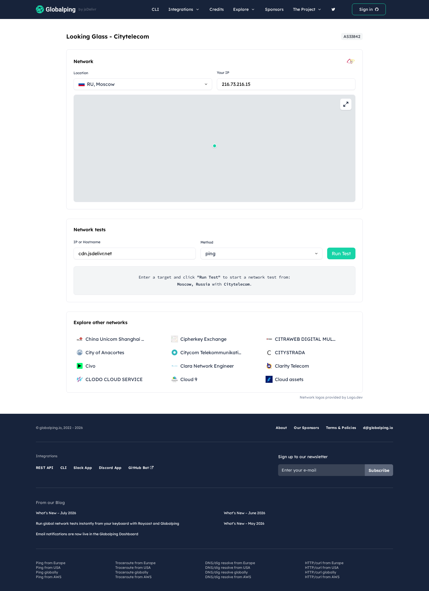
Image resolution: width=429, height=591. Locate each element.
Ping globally (47, 572)
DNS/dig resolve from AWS (228, 577)
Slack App (83, 467)
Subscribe (379, 470)
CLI (155, 9)
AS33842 (351, 36)
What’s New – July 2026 (56, 513)
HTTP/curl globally (320, 572)
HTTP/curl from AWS (322, 577)
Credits (217, 9)
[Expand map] (346, 104)
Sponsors (274, 9)
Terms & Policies (341, 427)
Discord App (110, 467)
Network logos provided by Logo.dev (331, 397)
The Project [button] (304, 9)
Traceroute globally (131, 572)
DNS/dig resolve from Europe (230, 563)
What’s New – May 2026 (244, 523)
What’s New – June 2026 (244, 513)
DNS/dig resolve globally (226, 572)
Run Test (341, 253)
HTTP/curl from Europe (324, 563)
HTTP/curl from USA (322, 567)
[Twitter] (333, 9)
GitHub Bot (139, 467)
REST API (44, 467)
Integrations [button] (180, 9)
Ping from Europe (50, 563)
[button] (214, 145)
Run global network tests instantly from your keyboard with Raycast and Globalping (107, 523)
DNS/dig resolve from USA (227, 567)
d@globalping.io (378, 427)
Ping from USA (48, 567)
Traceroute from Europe (135, 563)
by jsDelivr (87, 9)
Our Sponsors (306, 427)
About (281, 427)
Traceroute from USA (133, 567)
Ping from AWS (48, 577)
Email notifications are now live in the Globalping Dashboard (87, 534)
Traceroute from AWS (133, 577)
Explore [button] (241, 9)
